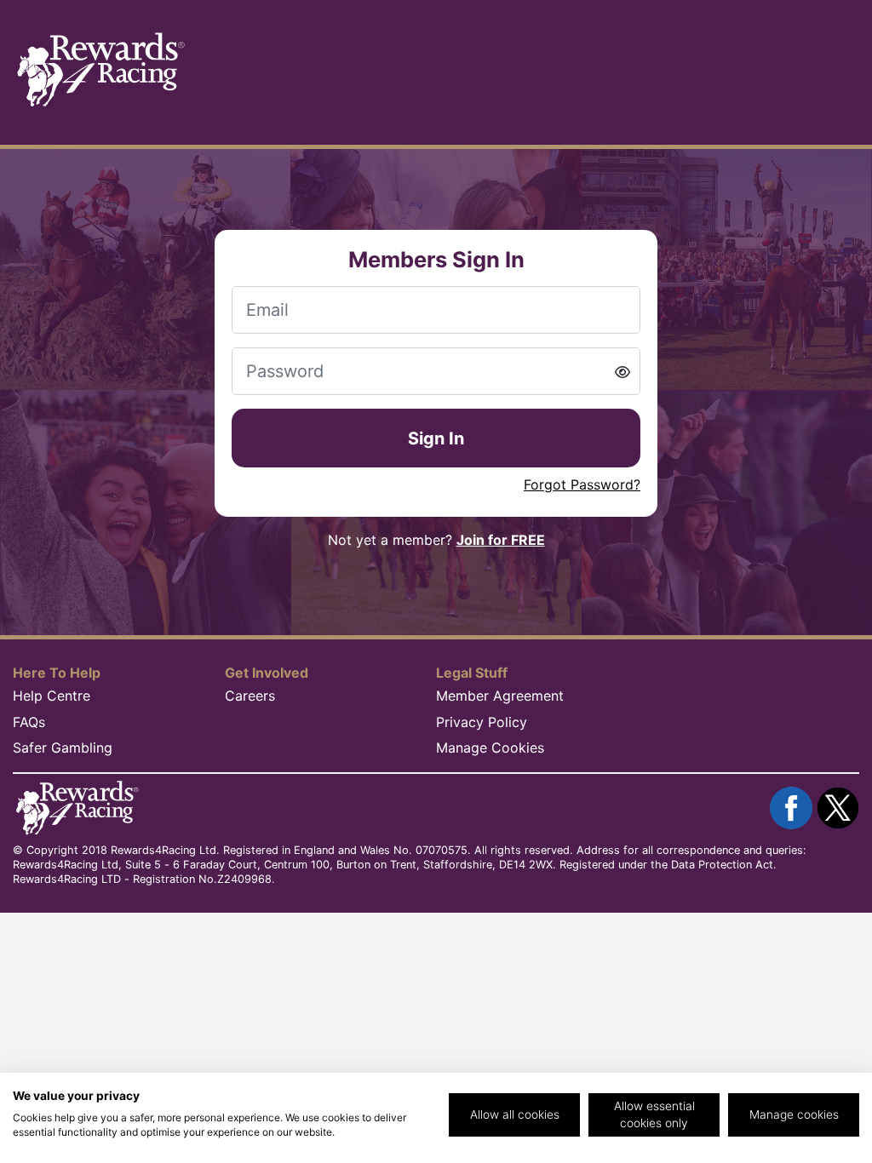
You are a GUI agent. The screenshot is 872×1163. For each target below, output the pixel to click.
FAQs (29, 721)
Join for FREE (500, 539)
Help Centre (51, 695)
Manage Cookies (490, 747)
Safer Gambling (62, 747)
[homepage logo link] (100, 69)
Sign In (436, 438)
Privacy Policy (481, 721)
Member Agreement (500, 695)
